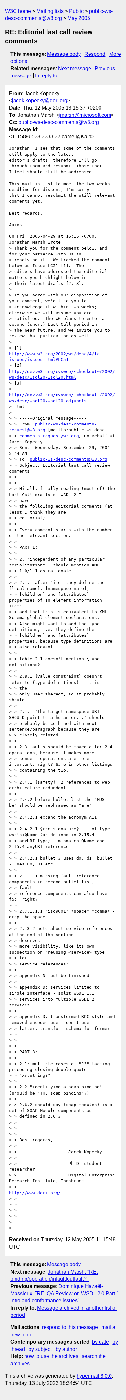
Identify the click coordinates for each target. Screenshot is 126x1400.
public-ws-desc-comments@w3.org (58, 122)
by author (66, 1349)
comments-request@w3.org (49, 436)
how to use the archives (51, 1356)
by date (100, 1342)
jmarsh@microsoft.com (85, 115)
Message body (64, 54)
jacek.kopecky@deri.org (39, 100)
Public (76, 11)
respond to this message (70, 1327)
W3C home (18, 11)
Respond (94, 54)
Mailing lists (50, 11)
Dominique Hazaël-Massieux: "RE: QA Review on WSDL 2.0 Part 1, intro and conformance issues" (65, 1294)
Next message (74, 68)
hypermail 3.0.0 (94, 1376)
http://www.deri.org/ (35, 1192)
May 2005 (79, 18)
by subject (40, 1349)
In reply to (46, 75)
